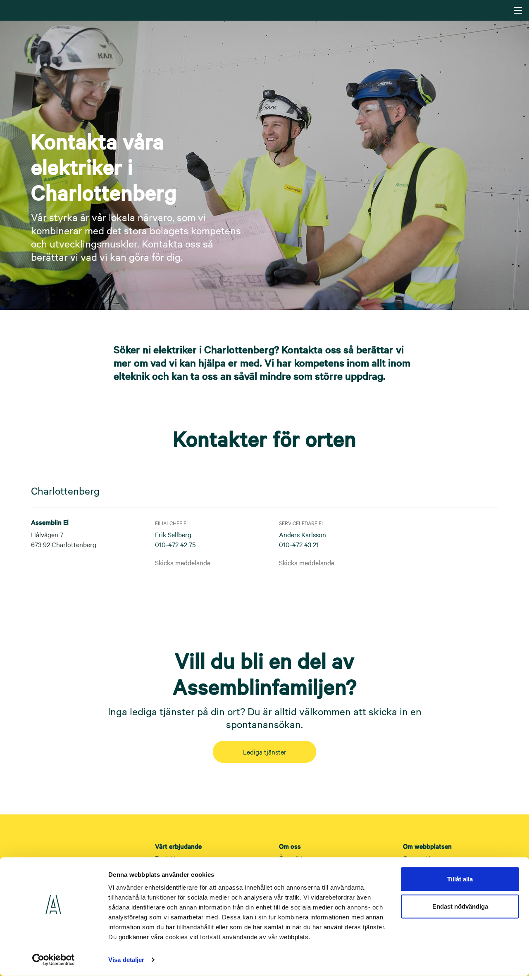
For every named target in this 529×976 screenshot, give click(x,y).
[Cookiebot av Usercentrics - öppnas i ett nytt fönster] (53, 960)
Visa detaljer (126, 959)
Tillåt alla (460, 879)
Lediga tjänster (264, 751)
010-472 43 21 (299, 544)
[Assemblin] (265, 9)
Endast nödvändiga (460, 905)
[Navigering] (518, 10)
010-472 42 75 (175, 544)
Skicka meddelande (182, 562)
